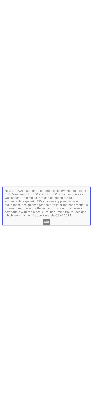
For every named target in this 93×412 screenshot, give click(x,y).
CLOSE (46, 222)
